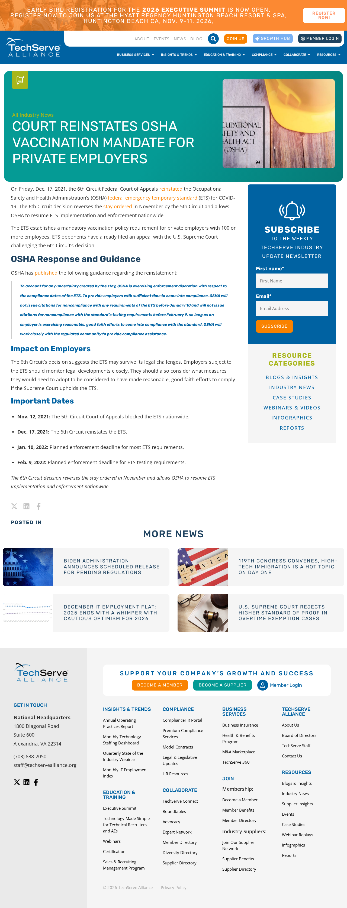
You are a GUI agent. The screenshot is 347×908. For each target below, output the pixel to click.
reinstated (170, 188)
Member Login (286, 685)
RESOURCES (296, 772)
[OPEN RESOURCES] (339, 54)
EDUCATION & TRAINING (119, 794)
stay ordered (117, 206)
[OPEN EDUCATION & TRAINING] (243, 54)
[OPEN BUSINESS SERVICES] (153, 54)
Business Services (234, 711)
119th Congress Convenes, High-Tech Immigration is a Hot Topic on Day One (288, 566)
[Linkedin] (26, 506)
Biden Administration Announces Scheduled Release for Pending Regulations (112, 566)
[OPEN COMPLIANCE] (275, 54)
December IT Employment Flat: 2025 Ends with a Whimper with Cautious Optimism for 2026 (111, 612)
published (46, 272)
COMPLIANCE (178, 709)
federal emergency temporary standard (152, 197)
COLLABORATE (180, 790)
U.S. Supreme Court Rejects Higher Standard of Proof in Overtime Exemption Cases (283, 612)
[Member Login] (262, 685)
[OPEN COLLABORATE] (309, 54)
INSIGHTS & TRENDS (127, 709)
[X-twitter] (14, 506)
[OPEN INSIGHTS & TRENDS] (195, 54)
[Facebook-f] (38, 506)
